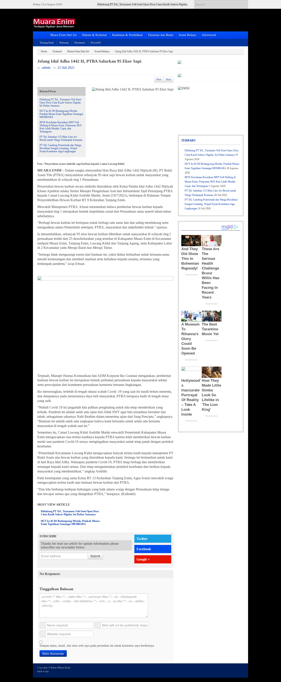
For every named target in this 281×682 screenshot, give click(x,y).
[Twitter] (223, 670)
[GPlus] (235, 670)
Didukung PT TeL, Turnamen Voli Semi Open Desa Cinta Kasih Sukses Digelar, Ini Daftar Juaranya (60, 102)
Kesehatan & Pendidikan (127, 35)
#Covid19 (96, 42)
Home (44, 51)
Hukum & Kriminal (94, 35)
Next (168, 79)
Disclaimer (79, 42)
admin (46, 67)
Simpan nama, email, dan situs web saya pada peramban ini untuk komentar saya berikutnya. (97, 645)
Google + (143, 559)
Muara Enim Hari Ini (63, 35)
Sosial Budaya (187, 35)
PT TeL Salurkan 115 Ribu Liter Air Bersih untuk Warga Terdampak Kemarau (61, 138)
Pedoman (64, 42)
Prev (159, 79)
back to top (43, 671)
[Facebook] (229, 670)
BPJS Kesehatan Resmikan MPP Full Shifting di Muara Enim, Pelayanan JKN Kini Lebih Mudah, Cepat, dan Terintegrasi (61, 127)
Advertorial (209, 35)
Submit (95, 556)
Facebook (144, 549)
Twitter (142, 539)
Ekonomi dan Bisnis (160, 35)
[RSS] (241, 670)
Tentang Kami (47, 42)
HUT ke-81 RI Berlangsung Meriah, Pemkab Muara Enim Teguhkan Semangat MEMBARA (61, 114)
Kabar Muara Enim (60, 667)
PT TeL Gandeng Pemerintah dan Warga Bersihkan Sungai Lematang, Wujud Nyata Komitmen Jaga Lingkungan (60, 148)
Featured (57, 51)
